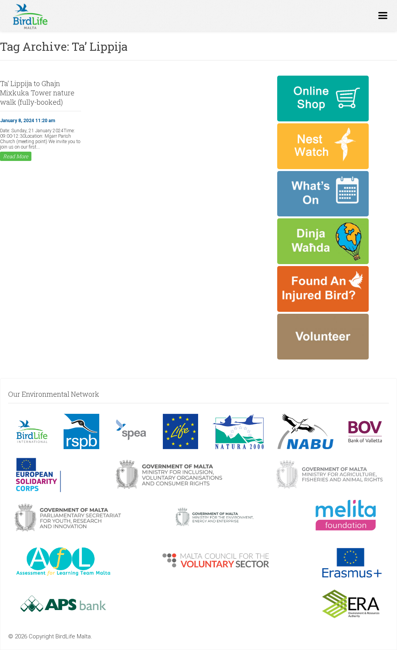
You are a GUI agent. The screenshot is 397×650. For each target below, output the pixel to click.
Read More (15, 156)
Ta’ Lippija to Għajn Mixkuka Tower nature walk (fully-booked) (37, 93)
